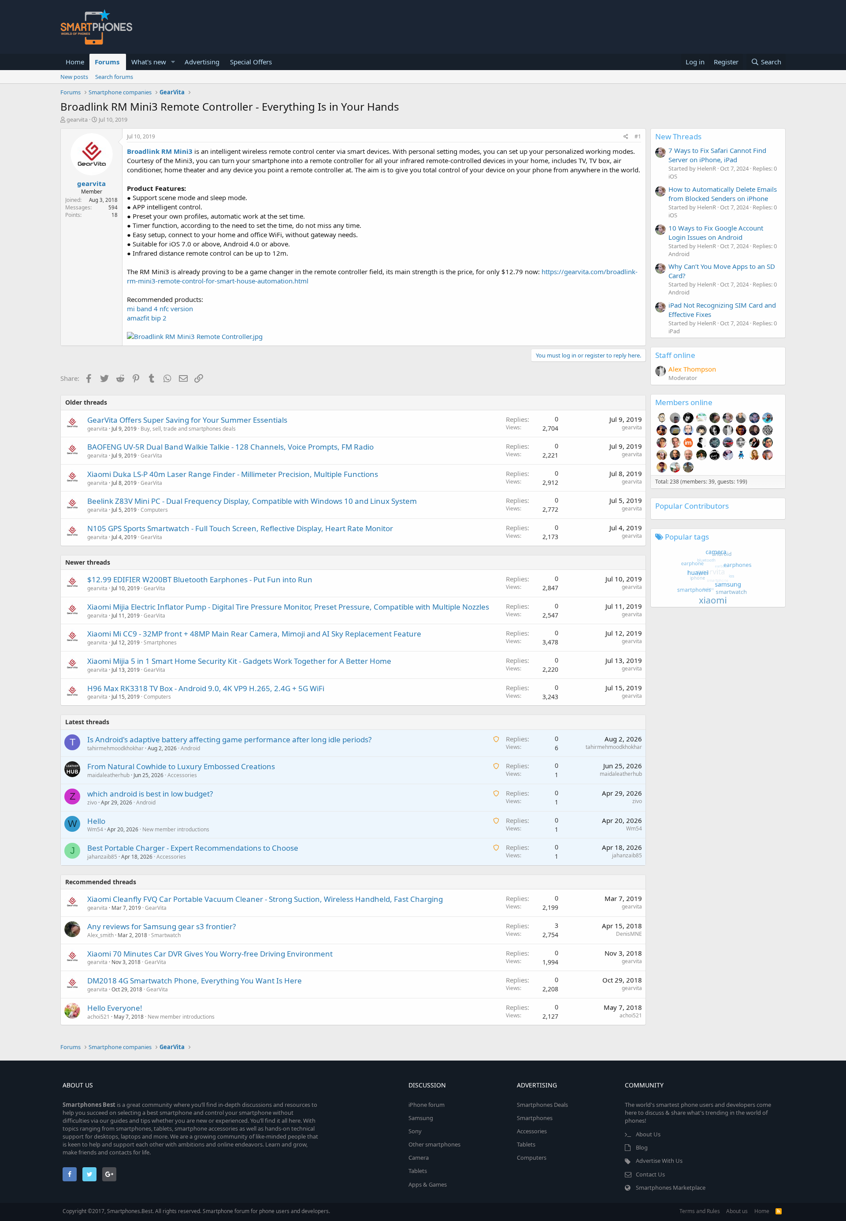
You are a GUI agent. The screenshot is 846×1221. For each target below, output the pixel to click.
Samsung (420, 1118)
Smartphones (160, 642)
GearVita (151, 455)
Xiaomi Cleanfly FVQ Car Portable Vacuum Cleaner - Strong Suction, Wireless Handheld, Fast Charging (265, 899)
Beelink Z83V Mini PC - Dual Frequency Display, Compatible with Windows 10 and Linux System (252, 501)
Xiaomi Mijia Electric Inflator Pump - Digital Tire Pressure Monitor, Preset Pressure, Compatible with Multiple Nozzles (288, 607)
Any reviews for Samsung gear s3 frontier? (161, 926)
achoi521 (98, 1016)
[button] (173, 62)
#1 (637, 136)
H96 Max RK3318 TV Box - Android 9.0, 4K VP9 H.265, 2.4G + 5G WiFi (205, 688)
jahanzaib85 (102, 856)
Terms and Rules (699, 1211)
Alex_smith (100, 935)
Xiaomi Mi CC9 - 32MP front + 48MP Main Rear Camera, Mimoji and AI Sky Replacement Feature (254, 634)
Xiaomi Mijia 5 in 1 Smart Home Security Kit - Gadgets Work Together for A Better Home (239, 661)
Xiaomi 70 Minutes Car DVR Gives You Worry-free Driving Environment (210, 954)
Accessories (182, 775)
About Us (648, 1134)
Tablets (417, 1171)
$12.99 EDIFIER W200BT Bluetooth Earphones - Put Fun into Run (199, 579)
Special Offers (251, 61)
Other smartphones (434, 1144)
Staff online (675, 355)
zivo (92, 802)
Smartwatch (166, 935)
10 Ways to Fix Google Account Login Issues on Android (715, 232)
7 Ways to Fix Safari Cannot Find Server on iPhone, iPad (717, 155)
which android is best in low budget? (150, 794)
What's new (148, 61)
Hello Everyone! (114, 1008)
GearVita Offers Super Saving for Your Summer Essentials (187, 420)
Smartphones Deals (542, 1105)
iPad (674, 331)
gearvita (77, 119)
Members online (683, 402)
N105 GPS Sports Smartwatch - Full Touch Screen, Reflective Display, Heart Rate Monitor (240, 528)
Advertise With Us (659, 1161)
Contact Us (650, 1174)
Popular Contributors (692, 506)
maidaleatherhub (108, 775)
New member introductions (175, 829)
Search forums (114, 77)
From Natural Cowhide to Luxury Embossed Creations (181, 766)
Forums (107, 61)
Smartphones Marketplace (670, 1187)
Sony (415, 1131)
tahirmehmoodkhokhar (115, 748)
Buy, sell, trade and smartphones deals (188, 428)
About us (737, 1211)
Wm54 (95, 829)
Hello (96, 821)
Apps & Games (427, 1184)
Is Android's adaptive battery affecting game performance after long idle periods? (229, 739)
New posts (74, 77)
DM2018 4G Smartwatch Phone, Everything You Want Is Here (194, 980)
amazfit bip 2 (147, 317)
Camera (418, 1157)
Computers (154, 510)
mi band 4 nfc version (160, 308)
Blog (642, 1147)
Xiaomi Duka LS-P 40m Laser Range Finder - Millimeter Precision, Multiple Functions (232, 474)
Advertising (202, 61)
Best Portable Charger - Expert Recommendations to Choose (192, 848)
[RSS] (778, 1211)
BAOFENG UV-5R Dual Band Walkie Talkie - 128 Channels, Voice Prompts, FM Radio (230, 447)
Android (190, 748)
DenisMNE (629, 934)
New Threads (678, 136)
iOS (672, 176)
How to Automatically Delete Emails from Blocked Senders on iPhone (722, 194)
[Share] (625, 137)
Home (75, 61)
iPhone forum (426, 1105)
